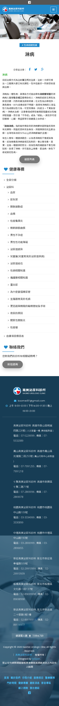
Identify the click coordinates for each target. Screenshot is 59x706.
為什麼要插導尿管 (20, 292)
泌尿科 (10, 187)
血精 (12, 213)
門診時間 (12, 683)
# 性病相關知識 (29, 45)
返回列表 (29, 159)
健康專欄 (23, 683)
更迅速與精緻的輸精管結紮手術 (27, 306)
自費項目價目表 (15, 336)
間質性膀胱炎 (17, 320)
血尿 (12, 192)
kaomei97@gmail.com (31, 400)
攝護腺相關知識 (19, 277)
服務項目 (38, 677)
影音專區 (46, 683)
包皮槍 (14, 327)
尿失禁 (14, 199)
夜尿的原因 (16, 313)
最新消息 (35, 683)
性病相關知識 (17, 270)
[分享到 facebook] (29, 69)
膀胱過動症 (16, 206)
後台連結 (35, 688)
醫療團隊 (50, 677)
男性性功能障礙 (19, 242)
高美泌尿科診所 (24, 654)
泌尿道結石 (16, 263)
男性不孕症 (16, 235)
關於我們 (15, 677)
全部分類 (11, 180)
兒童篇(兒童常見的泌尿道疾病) (27, 256)
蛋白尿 (14, 284)
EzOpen (36, 658)
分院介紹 (27, 677)
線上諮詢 (23, 688)
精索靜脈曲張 (17, 228)
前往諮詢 (12, 364)
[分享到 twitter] (36, 69)
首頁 (6, 677)
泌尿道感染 (16, 249)
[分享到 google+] (42, 69)
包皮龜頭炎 (16, 221)
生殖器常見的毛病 (20, 299)
